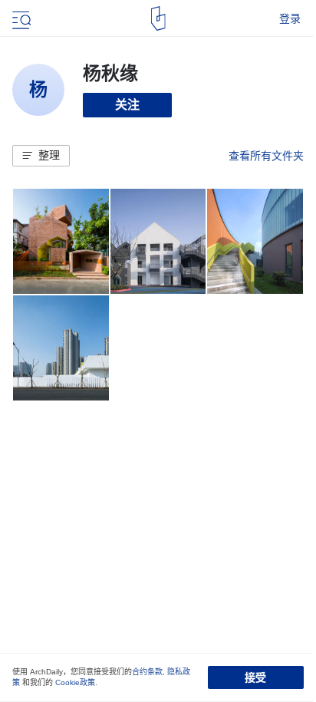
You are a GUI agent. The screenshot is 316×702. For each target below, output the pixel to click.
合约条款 (147, 671)
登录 (290, 18)
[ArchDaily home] (158, 18)
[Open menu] (20, 18)
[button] (41, 155)
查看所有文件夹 (266, 156)
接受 (255, 677)
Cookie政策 (75, 682)
